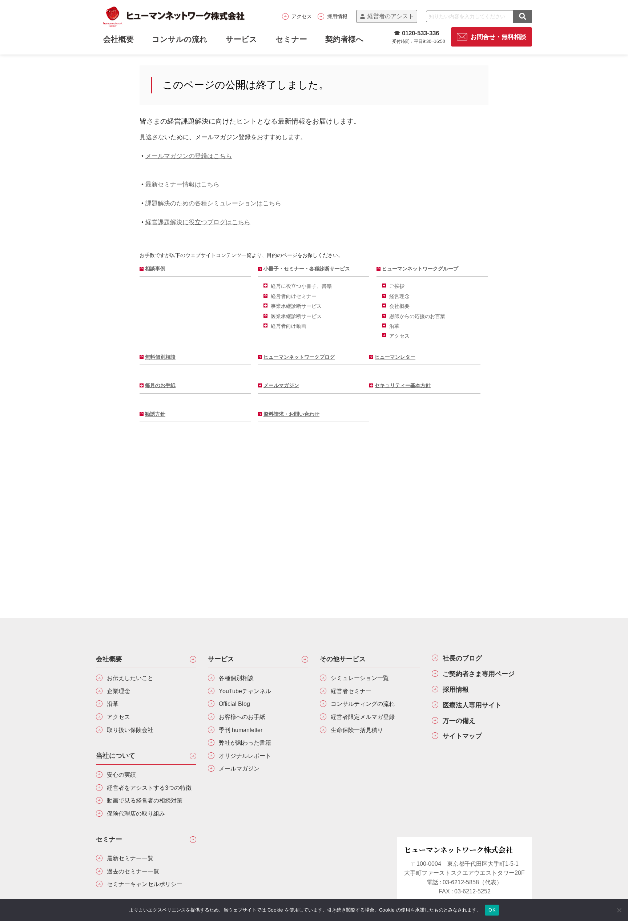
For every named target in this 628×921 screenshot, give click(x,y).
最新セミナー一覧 (130, 858)
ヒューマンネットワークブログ (299, 357)
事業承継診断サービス (296, 306)
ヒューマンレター (395, 357)
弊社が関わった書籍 (245, 743)
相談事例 (155, 269)
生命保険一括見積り (357, 730)
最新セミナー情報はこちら (182, 184)
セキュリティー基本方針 (403, 385)
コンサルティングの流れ (363, 704)
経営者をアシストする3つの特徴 (149, 788)
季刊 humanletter (240, 730)
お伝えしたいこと (130, 678)
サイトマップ (462, 736)
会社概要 (399, 306)
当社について (115, 755)
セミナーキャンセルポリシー (144, 884)
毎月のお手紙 (160, 385)
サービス (241, 39)
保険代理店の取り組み (136, 814)
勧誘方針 (155, 414)
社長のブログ (462, 658)
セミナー (291, 39)
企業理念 (118, 691)
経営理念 (399, 296)
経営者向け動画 (288, 326)
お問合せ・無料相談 (498, 36)
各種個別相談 (236, 678)
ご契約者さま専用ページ (479, 673)
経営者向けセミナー (294, 296)
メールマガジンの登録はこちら (188, 156)
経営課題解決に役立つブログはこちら (197, 222)
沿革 (394, 326)
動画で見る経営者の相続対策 (144, 800)
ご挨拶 (396, 286)
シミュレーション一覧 (360, 678)
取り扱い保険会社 (130, 730)
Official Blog (234, 704)
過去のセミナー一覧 (133, 871)
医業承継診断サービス (296, 316)
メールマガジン (281, 385)
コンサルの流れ (180, 39)
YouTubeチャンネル (245, 691)
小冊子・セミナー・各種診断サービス (306, 269)
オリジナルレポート (245, 756)
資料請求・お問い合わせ (291, 414)
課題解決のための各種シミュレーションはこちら (213, 203)
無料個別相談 (160, 357)
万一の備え (459, 720)
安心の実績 (121, 775)
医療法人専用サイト (472, 705)
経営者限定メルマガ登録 (363, 717)
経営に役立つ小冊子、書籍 (301, 286)
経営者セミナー (351, 691)
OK (491, 910)
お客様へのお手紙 (242, 717)
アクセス (301, 16)
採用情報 (337, 16)
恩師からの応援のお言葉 (417, 316)
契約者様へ (344, 39)
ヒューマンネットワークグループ (420, 269)
